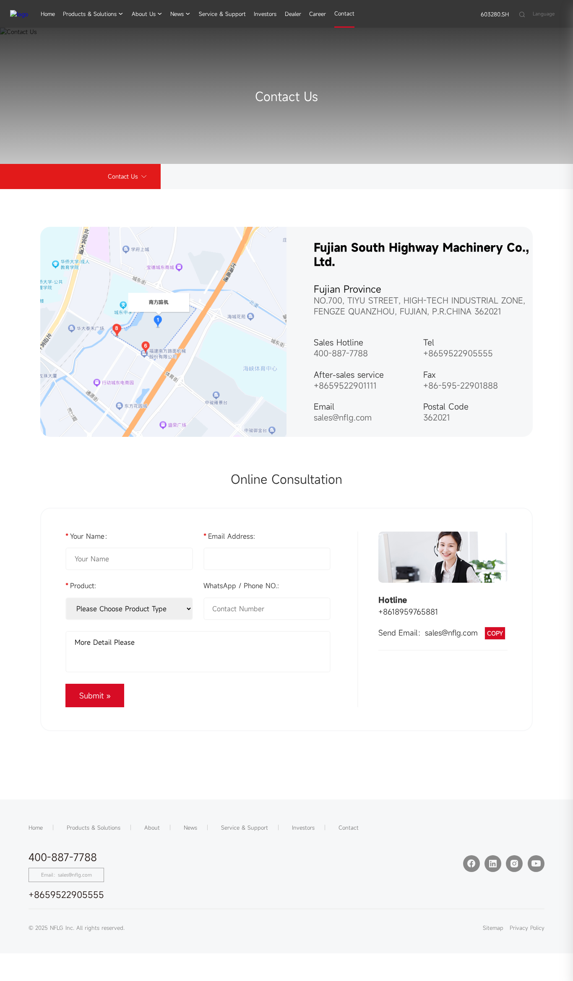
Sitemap (493, 928)
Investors (265, 14)
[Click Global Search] (522, 14)
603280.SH (495, 14)
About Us (144, 14)
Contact (344, 13)
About (152, 827)
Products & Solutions (90, 14)
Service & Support (222, 14)
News (177, 14)
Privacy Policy (527, 928)
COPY (495, 633)
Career (317, 14)
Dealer (293, 14)
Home (48, 14)
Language (544, 13)
